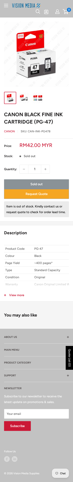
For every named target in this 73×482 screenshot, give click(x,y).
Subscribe (17, 426)
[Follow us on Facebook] (7, 459)
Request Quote (37, 194)
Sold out (36, 184)
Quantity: (10, 169)
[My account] (57, 11)
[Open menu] (6, 5)
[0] (65, 11)
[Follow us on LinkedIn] (14, 459)
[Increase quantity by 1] (45, 169)
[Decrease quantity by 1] (24, 169)
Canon (9, 131)
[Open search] (38, 11)
